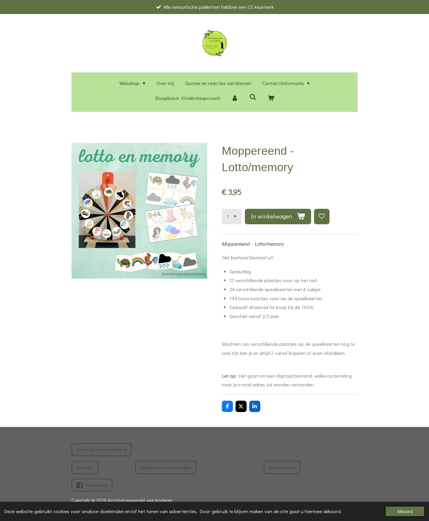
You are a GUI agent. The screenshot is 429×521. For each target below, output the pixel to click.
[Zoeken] (253, 97)
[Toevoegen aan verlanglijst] (321, 216)
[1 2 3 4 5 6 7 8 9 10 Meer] (232, 216)
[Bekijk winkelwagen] (270, 98)
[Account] (235, 98)
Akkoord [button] (405, 511)
